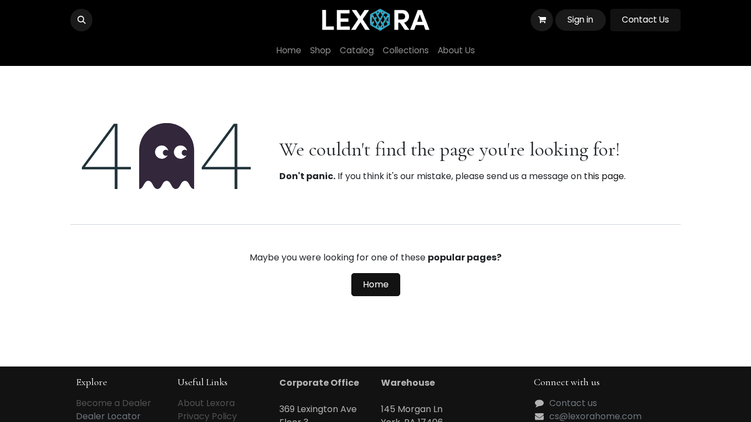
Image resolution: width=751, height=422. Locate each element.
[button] (81, 20)
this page (604, 176)
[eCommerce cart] (542, 20)
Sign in (580, 19)
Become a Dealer (113, 403)
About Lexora (206, 403)
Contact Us (645, 19)
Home (376, 284)
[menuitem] (289, 51)
